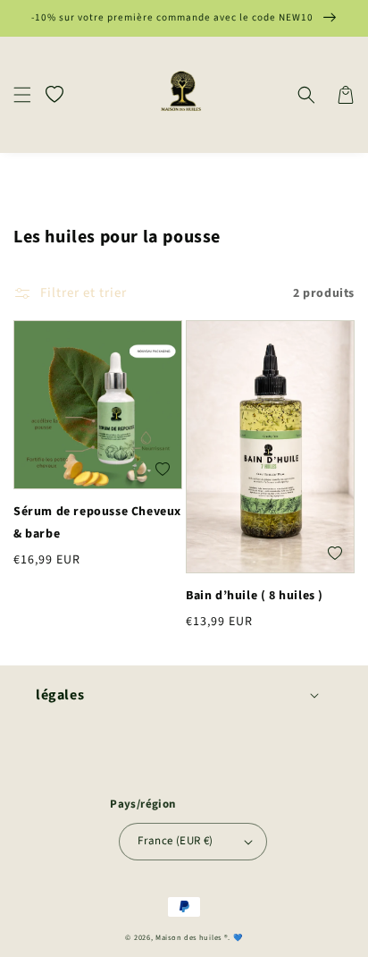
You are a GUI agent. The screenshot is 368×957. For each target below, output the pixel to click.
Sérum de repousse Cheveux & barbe (97, 523)
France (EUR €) (175, 841)
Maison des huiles (189, 937)
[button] (22, 94)
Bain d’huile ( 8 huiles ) (254, 596)
